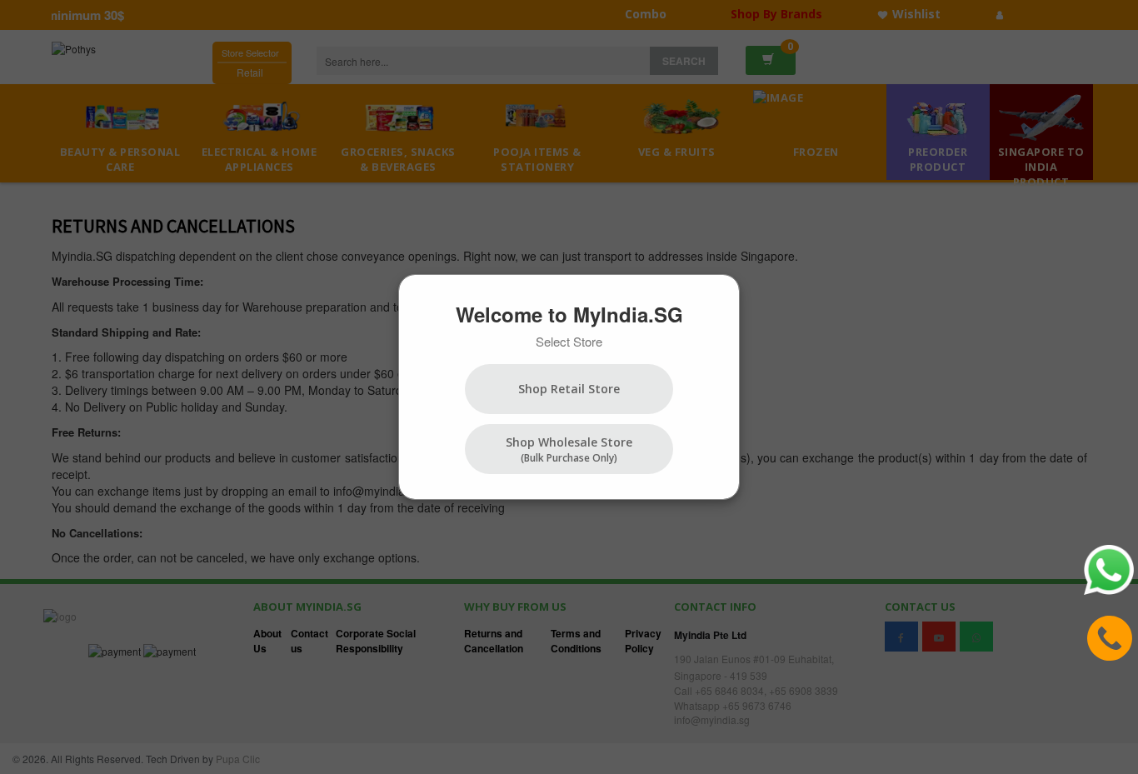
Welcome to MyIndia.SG (569, 314)
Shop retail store (569, 389)
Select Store (569, 341)
